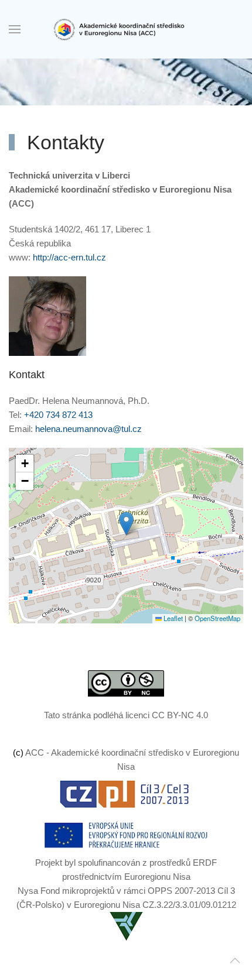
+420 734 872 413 (58, 415)
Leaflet (172, 618)
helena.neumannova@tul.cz (88, 429)
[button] (15, 29)
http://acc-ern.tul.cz (69, 257)
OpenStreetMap (217, 618)
